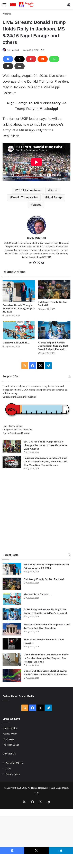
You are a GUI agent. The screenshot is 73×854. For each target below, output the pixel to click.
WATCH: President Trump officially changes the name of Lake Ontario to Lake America (45, 445)
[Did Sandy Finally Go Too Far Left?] (54, 289)
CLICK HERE (28, 389)
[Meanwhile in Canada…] (19, 330)
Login (8, 768)
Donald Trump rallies (24, 197)
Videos (36, 204)
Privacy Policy (13, 774)
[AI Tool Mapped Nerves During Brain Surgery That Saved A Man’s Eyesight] (54, 330)
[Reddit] (43, 59)
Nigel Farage (54, 197)
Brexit (53, 190)
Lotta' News (8, 739)
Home (8, 14)
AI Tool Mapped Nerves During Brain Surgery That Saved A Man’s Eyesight (53, 345)
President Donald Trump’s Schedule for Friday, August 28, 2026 (19, 308)
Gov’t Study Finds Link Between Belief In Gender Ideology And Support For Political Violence (46, 658)
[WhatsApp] (54, 59)
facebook (33, 257)
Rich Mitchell (13, 50)
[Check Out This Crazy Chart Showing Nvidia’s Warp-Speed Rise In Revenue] (12, 675)
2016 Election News (28, 190)
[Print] (19, 66)
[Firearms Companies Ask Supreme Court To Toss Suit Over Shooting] (12, 629)
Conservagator (10, 728)
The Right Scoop (11, 745)
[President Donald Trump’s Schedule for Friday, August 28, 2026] (19, 291)
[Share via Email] (8, 66)
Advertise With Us (14, 763)
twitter (25, 257)
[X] (19, 59)
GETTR (47, 257)
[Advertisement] (36, 511)
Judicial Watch (10, 733)
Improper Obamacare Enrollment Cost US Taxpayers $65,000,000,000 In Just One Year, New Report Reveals (45, 461)
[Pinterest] (31, 59)
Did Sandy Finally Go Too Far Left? (44, 579)
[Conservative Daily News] (22, 4)
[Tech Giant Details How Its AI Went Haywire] (12, 644)
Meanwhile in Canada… (16, 342)
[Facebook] (8, 59)
